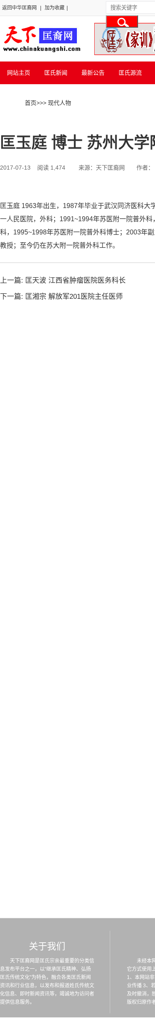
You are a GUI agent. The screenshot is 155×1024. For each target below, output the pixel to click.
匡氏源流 (130, 72)
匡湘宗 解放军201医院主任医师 (74, 296)
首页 (30, 102)
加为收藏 (54, 8)
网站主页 (18, 72)
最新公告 (93, 72)
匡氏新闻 (55, 72)
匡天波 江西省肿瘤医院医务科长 (75, 280)
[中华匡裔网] (40, 53)
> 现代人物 (57, 102)
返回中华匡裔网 (19, 8)
